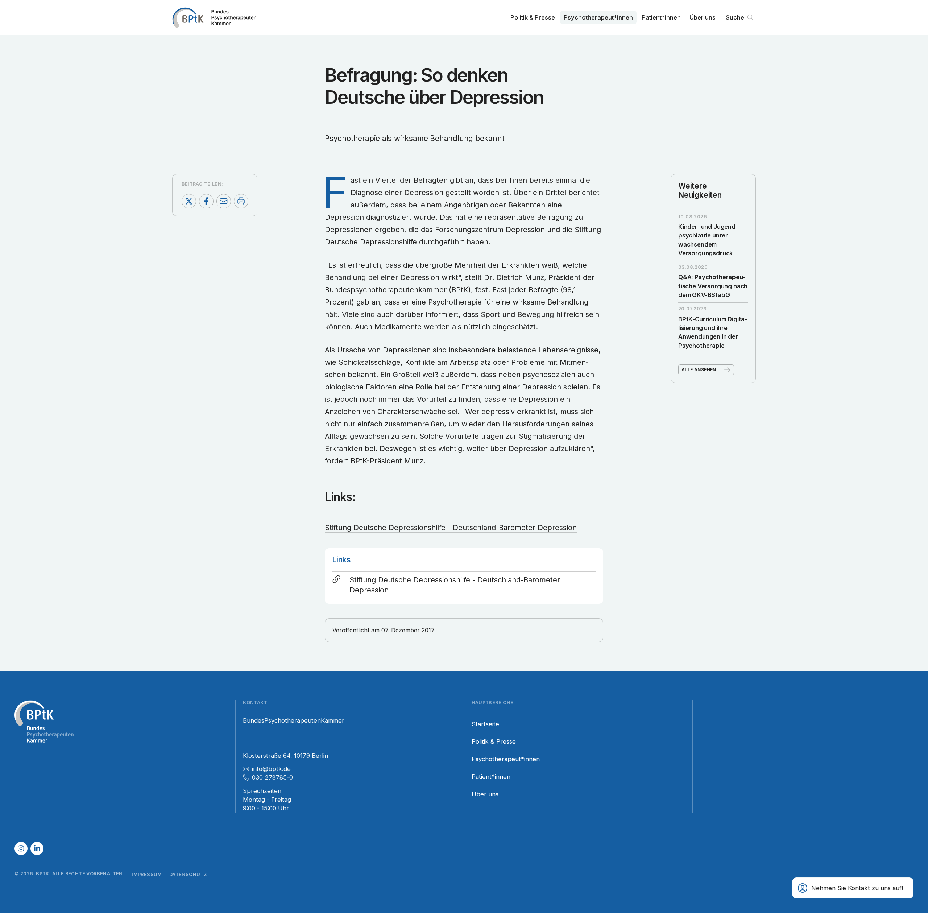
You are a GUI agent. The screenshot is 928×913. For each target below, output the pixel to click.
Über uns (702, 17)
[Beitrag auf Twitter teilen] (189, 201)
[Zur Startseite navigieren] (214, 17)
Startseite (485, 724)
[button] (853, 888)
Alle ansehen (699, 369)
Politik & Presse (532, 17)
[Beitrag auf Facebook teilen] (206, 201)
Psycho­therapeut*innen (598, 17)
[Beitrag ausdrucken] (241, 201)
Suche (735, 17)
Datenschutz (188, 874)
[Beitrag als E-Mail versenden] (223, 201)
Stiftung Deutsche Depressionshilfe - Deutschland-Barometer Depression (451, 527)
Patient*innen (661, 17)
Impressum (147, 874)
